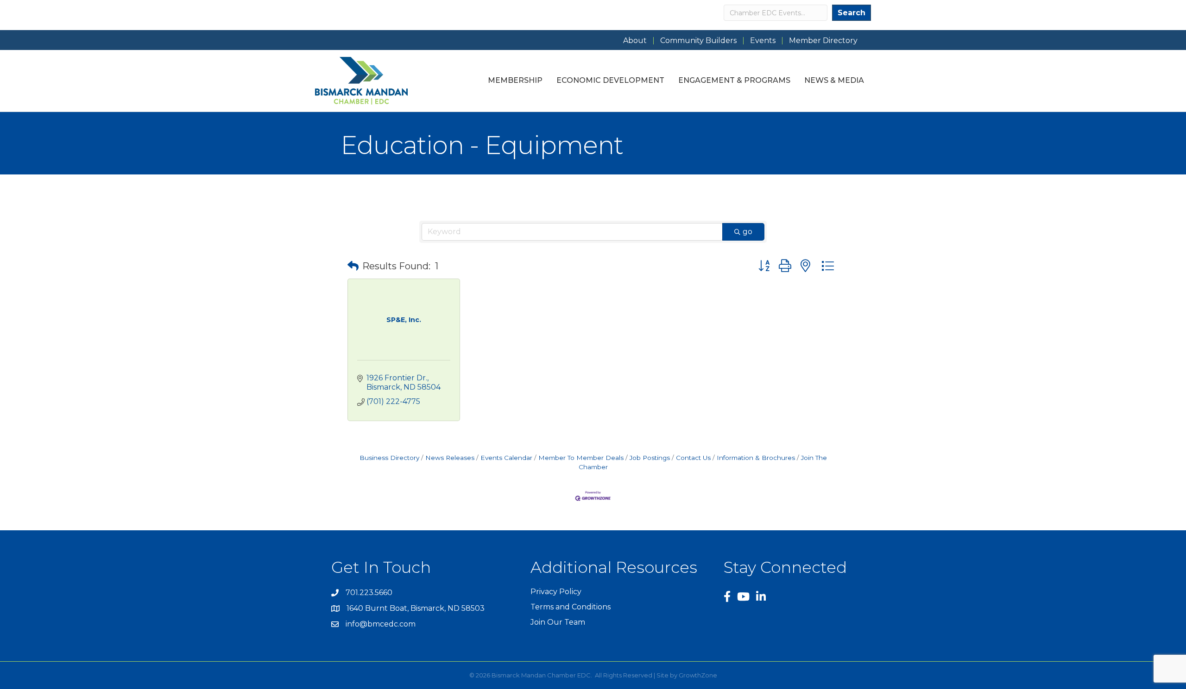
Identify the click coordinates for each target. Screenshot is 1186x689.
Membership (515, 80)
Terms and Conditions (570, 606)
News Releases (449, 457)
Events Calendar (506, 457)
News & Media (834, 80)
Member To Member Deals (581, 457)
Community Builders (698, 40)
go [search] (747, 231)
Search (851, 12)
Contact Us (693, 457)
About (635, 40)
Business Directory (389, 457)
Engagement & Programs (734, 80)
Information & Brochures (756, 457)
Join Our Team (557, 622)
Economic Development (610, 80)
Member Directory (823, 40)
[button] (353, 266)
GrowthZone (698, 675)
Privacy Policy (555, 591)
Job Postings (650, 457)
